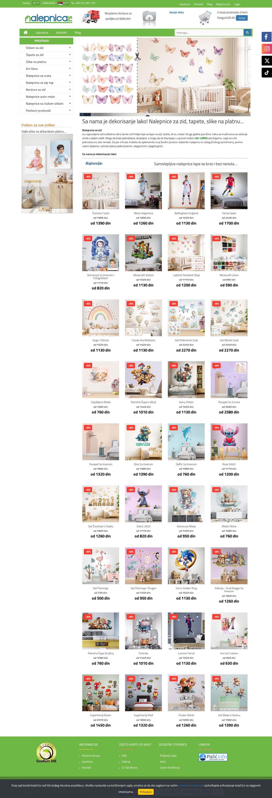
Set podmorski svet (186, 340)
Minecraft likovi (229, 275)
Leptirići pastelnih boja (186, 275)
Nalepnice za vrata (38, 75)
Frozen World (186, 715)
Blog (209, 4)
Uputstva (184, 4)
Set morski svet (229, 340)
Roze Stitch (229, 464)
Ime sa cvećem (229, 653)
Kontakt (198, 4)
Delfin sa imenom (186, 464)
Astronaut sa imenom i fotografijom (100, 276)
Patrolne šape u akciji (143, 402)
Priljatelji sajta (168, 755)
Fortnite (143, 653)
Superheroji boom (100, 715)
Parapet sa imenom (100, 464)
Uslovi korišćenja (170, 767)
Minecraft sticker (143, 275)
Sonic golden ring (186, 588)
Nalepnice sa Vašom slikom (44, 103)
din (35, 3)
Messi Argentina (143, 213)
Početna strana (91, 755)
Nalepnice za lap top (40, 82)
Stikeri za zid (34, 47)
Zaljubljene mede (101, 402)
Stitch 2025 (144, 526)
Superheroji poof (143, 715)
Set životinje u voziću (100, 526)
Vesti (163, 761)
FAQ (124, 755)
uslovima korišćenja (190, 785)
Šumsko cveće (100, 213)
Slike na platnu (36, 61)
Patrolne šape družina (101, 653)
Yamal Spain (229, 213)
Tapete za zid (35, 54)
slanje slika (176, 12)
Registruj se (223, 4)
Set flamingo (100, 588)
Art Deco (32, 68)
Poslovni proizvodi (38, 110)
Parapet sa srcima (229, 402)
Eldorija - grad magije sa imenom (229, 589)
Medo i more (229, 526)
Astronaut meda (186, 526)
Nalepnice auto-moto (40, 96)
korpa (242, 18)
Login (237, 4)
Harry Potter (186, 402)
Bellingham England (186, 213)
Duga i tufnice (101, 340)
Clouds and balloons (143, 340)
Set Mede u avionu (229, 715)
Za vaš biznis (129, 767)
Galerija (126, 761)
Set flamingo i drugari (143, 588)
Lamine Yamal (186, 653)
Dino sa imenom (143, 464)
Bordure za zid (36, 89)
